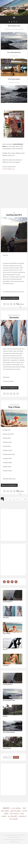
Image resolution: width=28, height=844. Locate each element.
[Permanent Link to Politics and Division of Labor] (12, 698)
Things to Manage (14, 407)
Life (14, 212)
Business (10, 315)
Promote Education (7, 748)
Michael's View (16, 315)
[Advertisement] (14, 193)
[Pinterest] (14, 22)
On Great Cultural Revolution (9, 732)
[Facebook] (11, 22)
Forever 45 (5, 649)
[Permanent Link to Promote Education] (12, 746)
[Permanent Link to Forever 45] (12, 648)
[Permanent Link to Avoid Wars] (12, 714)
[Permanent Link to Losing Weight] (12, 664)
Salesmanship (14, 317)
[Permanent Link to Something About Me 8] (14, 251)
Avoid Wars (5, 716)
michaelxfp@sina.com (8, 169)
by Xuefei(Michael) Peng (13, 298)
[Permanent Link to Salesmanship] (14, 345)
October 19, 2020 (5, 387)
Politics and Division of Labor (9, 700)
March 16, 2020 (5, 485)
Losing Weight (6, 665)
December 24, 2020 (5, 298)
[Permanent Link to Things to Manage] (14, 426)
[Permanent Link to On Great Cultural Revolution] (12, 730)
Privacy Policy (17, 837)
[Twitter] (9, 22)
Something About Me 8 (14, 214)
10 (25, 499)
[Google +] (16, 22)
